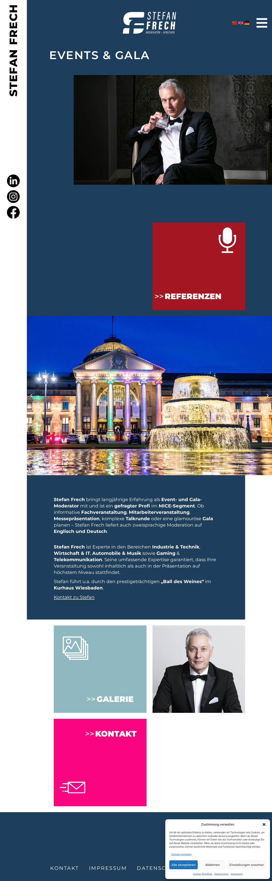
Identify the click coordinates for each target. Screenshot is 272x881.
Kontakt (64, 868)
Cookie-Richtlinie (202, 873)
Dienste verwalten (181, 854)
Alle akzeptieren (183, 865)
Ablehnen (212, 865)
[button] (264, 824)
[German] (247, 23)
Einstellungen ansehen (246, 865)
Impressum (237, 873)
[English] (241, 23)
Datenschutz (221, 873)
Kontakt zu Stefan (74, 597)
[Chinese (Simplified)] (234, 23)
